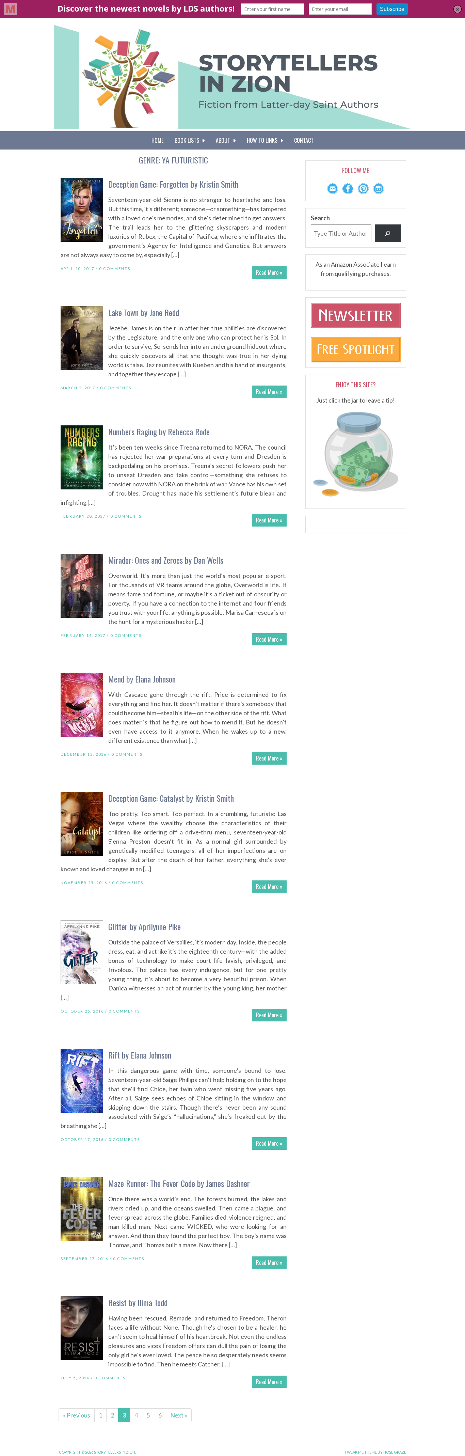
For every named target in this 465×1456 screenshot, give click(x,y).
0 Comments (114, 268)
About (224, 140)
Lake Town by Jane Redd (143, 312)
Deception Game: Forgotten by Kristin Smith (173, 184)
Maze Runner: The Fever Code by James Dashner (179, 1183)
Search (320, 218)
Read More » (269, 272)
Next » (178, 1415)
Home (157, 140)
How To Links (263, 140)
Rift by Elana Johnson (139, 1055)
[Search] (388, 233)
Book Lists (188, 140)
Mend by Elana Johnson (142, 679)
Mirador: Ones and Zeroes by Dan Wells (165, 560)
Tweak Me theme (360, 1452)
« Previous (76, 1415)
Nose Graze (394, 1452)
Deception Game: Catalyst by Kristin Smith (171, 798)
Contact (304, 140)
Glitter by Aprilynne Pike (144, 926)
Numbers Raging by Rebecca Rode (159, 431)
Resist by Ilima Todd (137, 1302)
